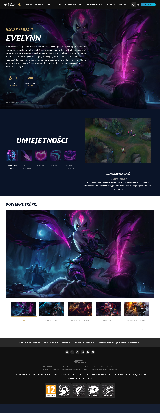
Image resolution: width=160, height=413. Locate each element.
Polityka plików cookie (98, 375)
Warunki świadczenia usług (68, 375)
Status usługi (51, 343)
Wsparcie (66, 343)
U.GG (27, 103)
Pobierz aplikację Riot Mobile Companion (120, 343)
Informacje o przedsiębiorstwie (130, 375)
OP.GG (22, 103)
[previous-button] (143, 330)
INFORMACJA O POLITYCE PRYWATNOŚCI (31, 375)
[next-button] (147, 330)
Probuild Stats (36, 103)
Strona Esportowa (85, 343)
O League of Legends (29, 343)
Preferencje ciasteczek (80, 378)
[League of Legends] (20, 4)
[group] (41, 159)
